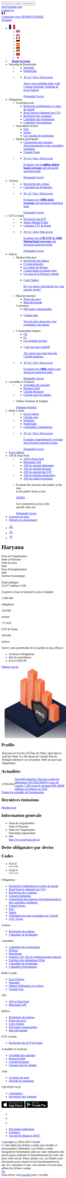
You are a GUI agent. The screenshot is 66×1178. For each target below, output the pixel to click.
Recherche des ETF (34, 219)
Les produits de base (35, 340)
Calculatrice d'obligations (38, 427)
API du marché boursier (37, 468)
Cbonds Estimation (20, 895)
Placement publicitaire (21, 1129)
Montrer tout (8, 807)
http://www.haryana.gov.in (24, 839)
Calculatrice (16, 1093)
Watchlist (28, 67)
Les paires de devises (35, 267)
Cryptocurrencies (33, 264)
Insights (31, 407)
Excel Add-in (31, 413)
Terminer (6, 20)
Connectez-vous (10, 16)
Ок (3, 1171)
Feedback (14, 1132)
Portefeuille (30, 71)
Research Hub (31, 388)
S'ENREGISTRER (32, 16)
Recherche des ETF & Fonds (26, 1042)
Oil (25, 334)
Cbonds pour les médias (37, 394)
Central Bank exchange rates (40, 270)
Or (25, 337)
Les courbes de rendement (38, 135)
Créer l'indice (16, 1023)
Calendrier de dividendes (37, 187)
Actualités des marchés (36, 385)
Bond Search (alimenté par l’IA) (42, 112)
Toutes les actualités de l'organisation (22, 792)
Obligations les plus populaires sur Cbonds (33, 915)
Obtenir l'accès (10, 666)
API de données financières (39, 475)
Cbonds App (30, 417)
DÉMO (20, 497)
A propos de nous (19, 516)
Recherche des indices (36, 260)
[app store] (13, 1106)
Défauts (13, 950)
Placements (15, 953)
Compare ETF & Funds (37, 225)
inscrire (25, 1174)
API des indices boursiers (38, 478)
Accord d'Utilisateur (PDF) (24, 1135)
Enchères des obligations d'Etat (27, 960)
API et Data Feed (33, 458)
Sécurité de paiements (21, 1080)
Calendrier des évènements (38, 119)
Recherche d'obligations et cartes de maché (33, 886)
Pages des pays (32, 299)
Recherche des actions (36, 184)
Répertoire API (32, 462)
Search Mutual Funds (35, 222)
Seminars (21, 407)
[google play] (36, 1106)
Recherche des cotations (37, 116)
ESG (26, 129)
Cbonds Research (33, 391)
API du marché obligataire (38, 465)
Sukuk (27, 132)
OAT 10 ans (16, 918)
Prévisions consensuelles (37, 309)
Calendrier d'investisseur (37, 122)
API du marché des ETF (37, 472)
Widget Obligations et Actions (26, 985)
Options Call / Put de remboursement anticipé (35, 956)
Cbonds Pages (31, 152)
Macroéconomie (32, 302)
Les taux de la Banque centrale (41, 273)
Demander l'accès (26, 513)
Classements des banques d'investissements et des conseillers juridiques (43, 145)
